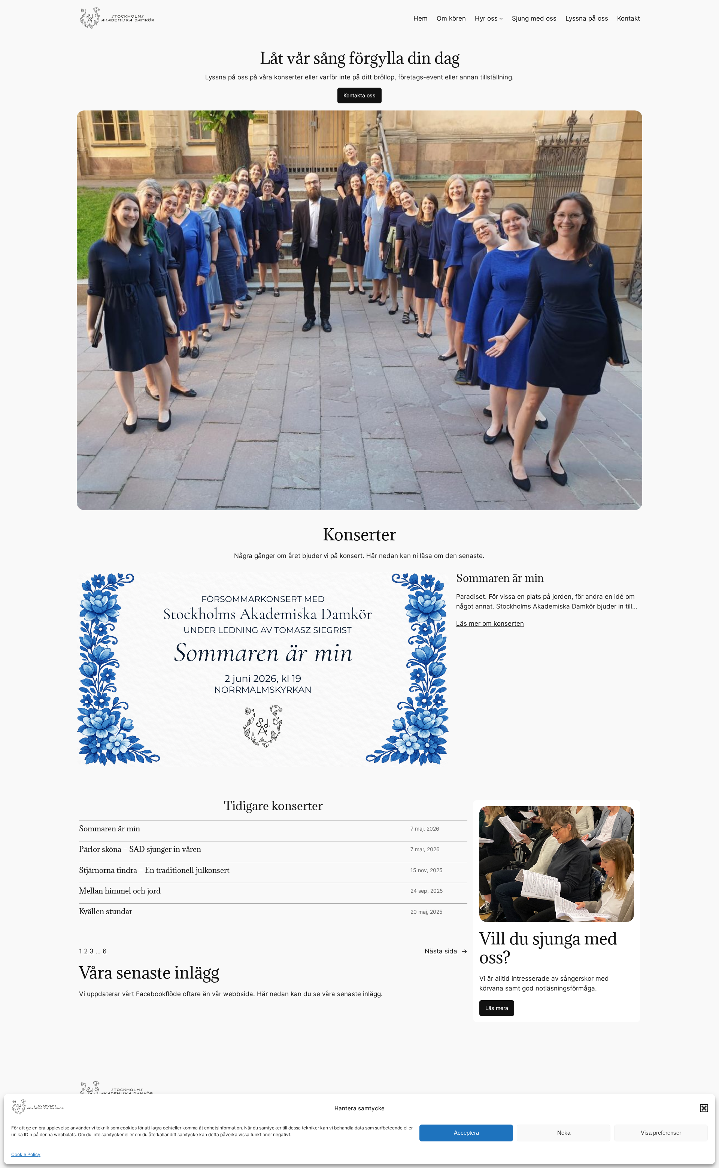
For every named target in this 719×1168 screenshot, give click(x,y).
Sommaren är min (500, 578)
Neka (563, 1132)
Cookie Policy (25, 1154)
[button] (704, 1108)
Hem (420, 18)
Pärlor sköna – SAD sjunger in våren (140, 849)
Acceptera (466, 1132)
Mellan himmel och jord (120, 891)
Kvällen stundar (105, 911)
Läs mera (496, 1008)
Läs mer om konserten (490, 623)
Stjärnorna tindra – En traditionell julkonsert (154, 870)
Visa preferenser (661, 1132)
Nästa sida (446, 951)
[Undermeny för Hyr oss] (501, 18)
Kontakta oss (359, 95)
